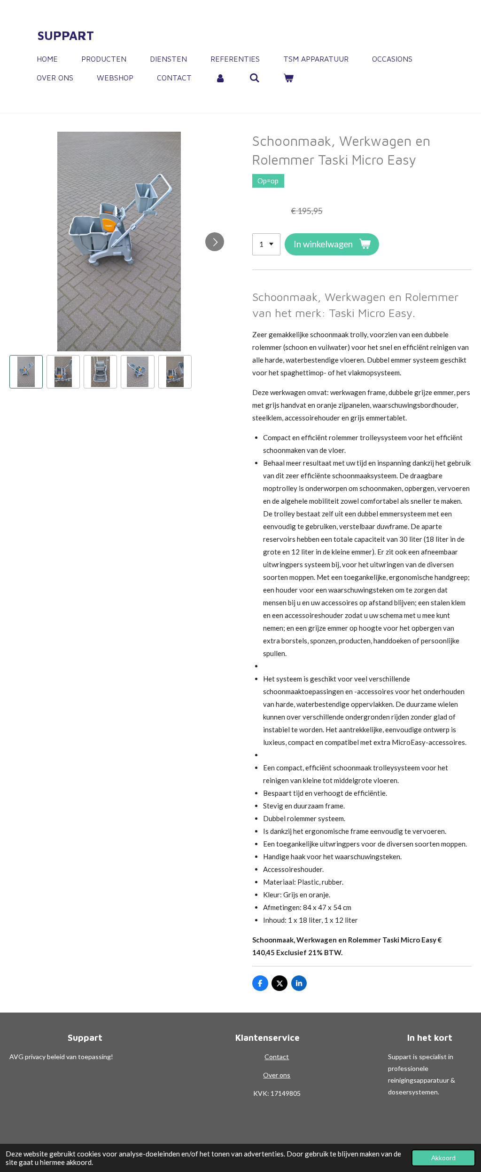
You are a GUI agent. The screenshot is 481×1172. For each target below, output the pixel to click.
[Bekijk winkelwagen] (288, 77)
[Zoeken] (254, 77)
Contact (276, 1057)
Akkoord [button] (443, 1158)
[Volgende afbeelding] (214, 241)
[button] (26, 371)
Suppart (66, 35)
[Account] (220, 77)
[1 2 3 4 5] (266, 244)
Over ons (276, 1075)
